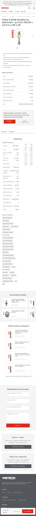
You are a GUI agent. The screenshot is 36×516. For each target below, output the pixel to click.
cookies (5, 512)
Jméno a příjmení (14, 393)
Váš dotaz (12, 414)
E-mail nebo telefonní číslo (14, 407)
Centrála (4, 507)
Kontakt (23, 11)
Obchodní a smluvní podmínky (9, 500)
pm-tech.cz (29, 3)
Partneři (9, 492)
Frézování (12, 16)
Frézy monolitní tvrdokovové (23, 16)
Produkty (5, 16)
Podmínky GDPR (22, 500)
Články (11, 11)
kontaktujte (13, 4)
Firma (11, 400)
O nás (17, 11)
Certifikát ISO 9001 (18, 492)
